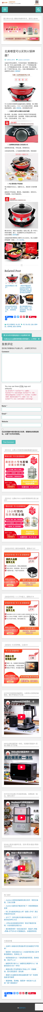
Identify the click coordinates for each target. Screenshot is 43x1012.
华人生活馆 (20, 240)
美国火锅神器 (17, 326)
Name (4, 406)
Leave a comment (23, 60)
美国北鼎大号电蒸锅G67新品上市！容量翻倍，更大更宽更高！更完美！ (20, 970)
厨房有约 (22, 1008)
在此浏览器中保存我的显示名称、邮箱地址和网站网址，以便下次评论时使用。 (20, 432)
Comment (5, 351)
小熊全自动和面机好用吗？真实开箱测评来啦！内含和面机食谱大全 (20, 924)
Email (4, 414)
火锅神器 (17, 71)
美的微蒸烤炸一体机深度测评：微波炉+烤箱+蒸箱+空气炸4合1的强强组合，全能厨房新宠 (20, 930)
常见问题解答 (11, 324)
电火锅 (18, 324)
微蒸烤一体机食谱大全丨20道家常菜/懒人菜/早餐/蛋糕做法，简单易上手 (21, 953)
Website (5, 421)
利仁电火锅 (26, 324)
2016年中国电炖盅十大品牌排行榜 (17, 335)
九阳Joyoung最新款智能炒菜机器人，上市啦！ (21, 339)
